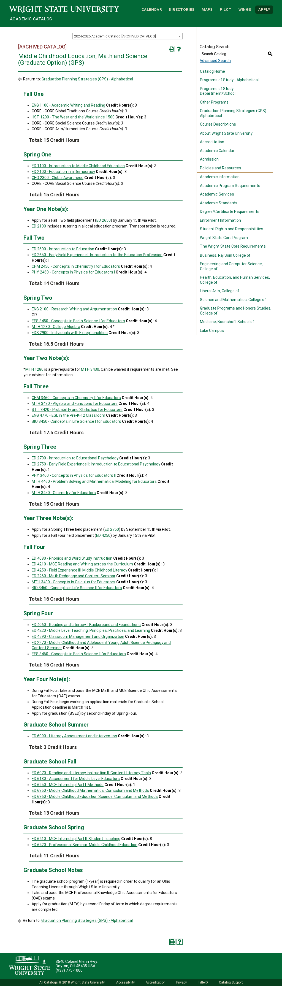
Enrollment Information (220, 220)
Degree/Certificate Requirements (229, 211)
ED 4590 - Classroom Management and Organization (78, 636)
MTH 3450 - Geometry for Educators (64, 493)
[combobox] (127, 36)
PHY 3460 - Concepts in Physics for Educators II (74, 475)
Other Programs (214, 102)
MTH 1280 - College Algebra (56, 326)
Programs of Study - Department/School (218, 91)
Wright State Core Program (224, 237)
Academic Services (217, 194)
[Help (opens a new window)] (179, 49)
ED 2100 (39, 226)
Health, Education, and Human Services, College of (235, 280)
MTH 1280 (34, 369)
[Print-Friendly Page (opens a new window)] (172, 49)
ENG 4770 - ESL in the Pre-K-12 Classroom (68, 415)
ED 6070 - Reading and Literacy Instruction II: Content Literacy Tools (91, 773)
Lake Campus (212, 330)
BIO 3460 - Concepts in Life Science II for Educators (77, 588)
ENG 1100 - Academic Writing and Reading (68, 105)
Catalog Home (212, 71)
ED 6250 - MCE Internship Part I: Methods (68, 784)
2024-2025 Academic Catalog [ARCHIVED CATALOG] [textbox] (115, 36)
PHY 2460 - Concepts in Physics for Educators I (73, 272)
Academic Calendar (217, 150)
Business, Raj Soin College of (225, 255)
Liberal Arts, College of (219, 291)
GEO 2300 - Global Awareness (57, 177)
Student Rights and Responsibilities (231, 229)
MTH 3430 (90, 369)
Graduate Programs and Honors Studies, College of (235, 310)
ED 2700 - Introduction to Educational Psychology (75, 458)
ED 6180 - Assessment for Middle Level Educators (76, 778)
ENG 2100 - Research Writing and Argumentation (74, 309)
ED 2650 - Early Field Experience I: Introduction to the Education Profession (97, 255)
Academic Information (220, 177)
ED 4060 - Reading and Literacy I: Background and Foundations (86, 624)
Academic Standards (218, 203)
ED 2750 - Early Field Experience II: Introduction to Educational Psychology (96, 464)
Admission (209, 159)
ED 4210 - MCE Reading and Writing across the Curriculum (82, 564)
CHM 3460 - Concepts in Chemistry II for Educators (76, 398)
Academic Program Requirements (230, 185)
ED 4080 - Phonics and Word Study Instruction (72, 558)
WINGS (244, 9)
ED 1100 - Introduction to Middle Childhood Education (78, 166)
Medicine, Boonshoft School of (227, 321)
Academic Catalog (31, 19)
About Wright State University (226, 133)
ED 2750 (112, 529)
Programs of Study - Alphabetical (229, 80)
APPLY (264, 9)
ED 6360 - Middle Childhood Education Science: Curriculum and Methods (95, 796)
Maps (207, 9)
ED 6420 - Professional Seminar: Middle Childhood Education (84, 845)
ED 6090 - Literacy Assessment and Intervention (74, 736)
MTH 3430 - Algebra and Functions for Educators (75, 403)
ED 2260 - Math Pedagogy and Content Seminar (73, 576)
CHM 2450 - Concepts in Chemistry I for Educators (76, 266)
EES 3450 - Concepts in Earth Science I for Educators (78, 321)
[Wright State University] (29, 966)
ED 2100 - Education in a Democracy (63, 171)
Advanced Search (215, 60)
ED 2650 (103, 220)
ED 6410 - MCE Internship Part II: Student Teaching (76, 838)
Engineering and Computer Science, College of (231, 266)
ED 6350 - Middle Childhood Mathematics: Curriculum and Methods (90, 790)
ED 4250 (103, 535)
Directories (181, 9)
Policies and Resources (220, 168)
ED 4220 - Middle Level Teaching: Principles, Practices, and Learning (91, 630)
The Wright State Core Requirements (233, 246)
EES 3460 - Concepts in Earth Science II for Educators (79, 654)
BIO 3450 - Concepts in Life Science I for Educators (76, 421)
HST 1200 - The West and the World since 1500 (73, 117)
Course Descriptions (218, 124)
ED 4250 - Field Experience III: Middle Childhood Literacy (79, 570)
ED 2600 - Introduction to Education (63, 249)
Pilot (225, 9)
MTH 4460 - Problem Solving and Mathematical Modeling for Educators (94, 481)
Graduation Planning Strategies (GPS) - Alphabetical (87, 79)
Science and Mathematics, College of (233, 299)
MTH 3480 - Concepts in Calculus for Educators (73, 582)
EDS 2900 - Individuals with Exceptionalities (70, 333)
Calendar (152, 9)
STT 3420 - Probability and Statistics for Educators (77, 409)
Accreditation (212, 142)
